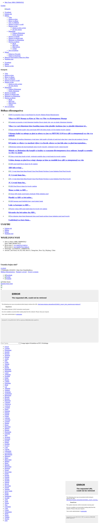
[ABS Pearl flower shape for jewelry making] (23, 186)
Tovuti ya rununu (33, 272)
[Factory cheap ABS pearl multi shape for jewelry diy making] (28, 209)
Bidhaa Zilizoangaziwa (8, 272)
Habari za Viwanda (14, 54)
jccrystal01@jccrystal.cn (21, 247)
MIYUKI (15, 45)
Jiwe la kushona (13, 50)
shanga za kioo (13, 19)
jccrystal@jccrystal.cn (20, 245)
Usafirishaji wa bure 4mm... (20, 220)
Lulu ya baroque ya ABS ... (19, 205)
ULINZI (3, 268)
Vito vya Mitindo (14, 22)
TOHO (14, 49)
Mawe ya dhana (13, 21)
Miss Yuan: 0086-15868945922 (14, 2)
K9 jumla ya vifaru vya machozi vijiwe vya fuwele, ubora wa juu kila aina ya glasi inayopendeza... (48, 143)
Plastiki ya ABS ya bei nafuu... (21, 197)
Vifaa (10, 17)
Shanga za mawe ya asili (16, 24)
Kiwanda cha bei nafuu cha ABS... (22, 212)
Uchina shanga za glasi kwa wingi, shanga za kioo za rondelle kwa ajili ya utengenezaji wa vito (46, 160)
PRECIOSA (16, 47)
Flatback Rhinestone (18, 33)
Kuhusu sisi (8, 14)
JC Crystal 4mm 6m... (17, 175)
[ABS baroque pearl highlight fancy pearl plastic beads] (26, 201)
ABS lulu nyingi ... (16, 168)
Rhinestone (12, 31)
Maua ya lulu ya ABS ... (18, 190)
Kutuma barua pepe (7, 283)
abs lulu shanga (17, 29)
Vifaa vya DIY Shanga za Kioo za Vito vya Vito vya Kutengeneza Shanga (38, 118)
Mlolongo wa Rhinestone (16, 40)
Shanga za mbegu (14, 42)
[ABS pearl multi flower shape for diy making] (23, 164)
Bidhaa (7, 16)
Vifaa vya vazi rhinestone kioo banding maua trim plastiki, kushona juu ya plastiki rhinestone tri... (48, 126)
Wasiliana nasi (9, 59)
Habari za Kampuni (14, 56)
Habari (7, 52)
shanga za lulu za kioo (19, 28)
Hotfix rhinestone (17, 35)
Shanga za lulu (13, 26)
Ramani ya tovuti (21, 272)
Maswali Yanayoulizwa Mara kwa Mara (17, 57)
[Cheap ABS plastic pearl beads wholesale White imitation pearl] (29, 194)
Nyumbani (8, 12)
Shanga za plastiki (14, 36)
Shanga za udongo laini (16, 38)
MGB (14, 43)
